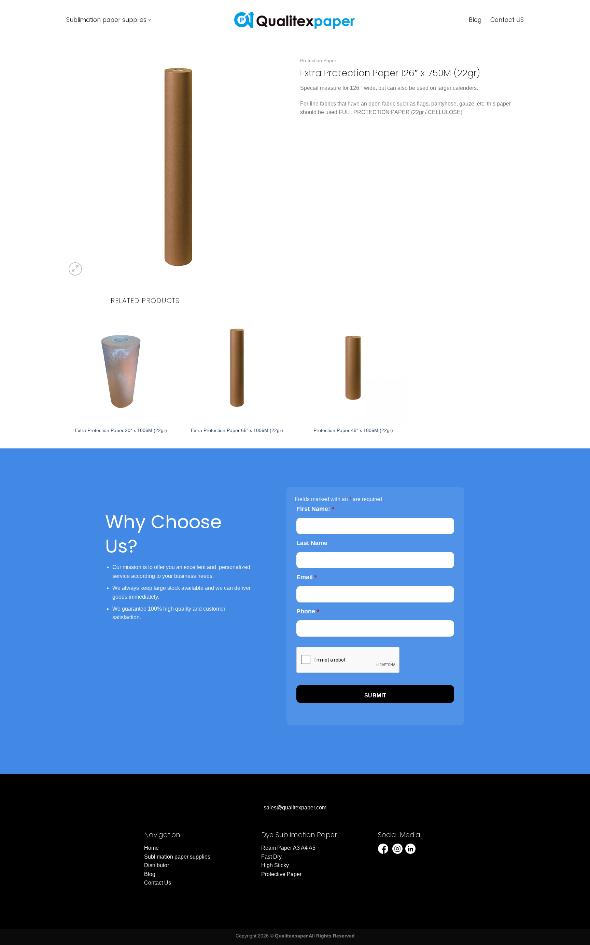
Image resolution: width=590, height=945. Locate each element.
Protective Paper (281, 874)
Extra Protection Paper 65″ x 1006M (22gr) (237, 430)
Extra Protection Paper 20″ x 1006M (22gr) (121, 430)
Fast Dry (271, 857)
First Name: (315, 508)
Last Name (311, 543)
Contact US (507, 20)
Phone (307, 611)
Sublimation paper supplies (106, 20)
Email (306, 577)
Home (151, 848)
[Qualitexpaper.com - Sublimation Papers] (295, 19)
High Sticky (275, 865)
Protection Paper (318, 60)
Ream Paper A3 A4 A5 (288, 848)
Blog (475, 20)
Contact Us (157, 883)
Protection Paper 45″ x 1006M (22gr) (353, 430)
